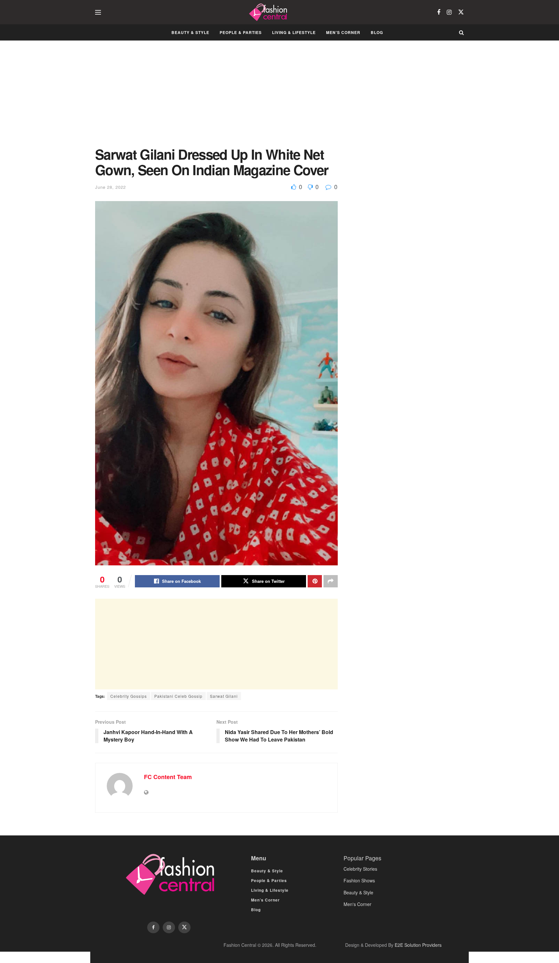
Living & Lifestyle (294, 32)
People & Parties (241, 32)
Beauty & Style (190, 32)
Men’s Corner (343, 32)
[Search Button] (461, 32)
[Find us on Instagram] (449, 12)
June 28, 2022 (110, 187)
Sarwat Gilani (224, 696)
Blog (377, 32)
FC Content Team (168, 777)
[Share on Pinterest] (315, 581)
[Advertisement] (216, 98)
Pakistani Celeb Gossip (178, 696)
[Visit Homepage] (269, 12)
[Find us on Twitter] (461, 12)
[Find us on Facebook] (438, 12)
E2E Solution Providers (418, 945)
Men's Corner (357, 904)
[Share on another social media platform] (330, 581)
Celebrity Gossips (128, 696)
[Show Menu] (98, 12)
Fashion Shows (359, 880)
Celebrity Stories (360, 869)
